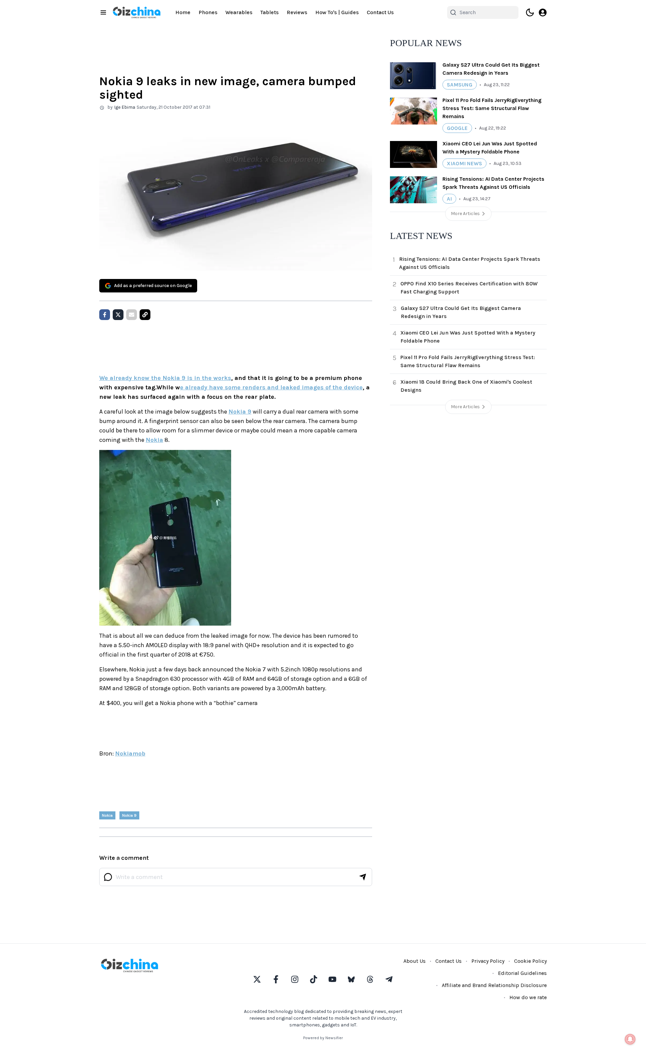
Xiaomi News (464, 163)
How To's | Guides (337, 12)
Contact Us (380, 12)
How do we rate (528, 997)
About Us (414, 961)
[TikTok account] (314, 979)
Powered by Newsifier (323, 1037)
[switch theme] (530, 12)
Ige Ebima (124, 107)
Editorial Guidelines (522, 973)
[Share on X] (118, 314)
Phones (208, 12)
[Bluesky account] (351, 979)
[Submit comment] (363, 877)
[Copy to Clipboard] (145, 314)
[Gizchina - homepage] (136, 12)
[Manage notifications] (630, 1039)
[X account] (257, 979)
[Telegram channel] (389, 979)
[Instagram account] (295, 979)
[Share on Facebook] (104, 314)
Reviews (297, 12)
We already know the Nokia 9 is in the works (165, 378)
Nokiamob (130, 753)
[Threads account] (370, 979)
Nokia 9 (239, 411)
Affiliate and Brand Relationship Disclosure (494, 985)
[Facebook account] (276, 979)
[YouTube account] (332, 979)
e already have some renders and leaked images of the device (271, 387)
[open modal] (543, 12)
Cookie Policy (530, 961)
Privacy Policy (487, 961)
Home (182, 12)
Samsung (459, 84)
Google (457, 128)
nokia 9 (129, 815)
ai (449, 199)
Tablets (269, 12)
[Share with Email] (131, 314)
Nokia (154, 440)
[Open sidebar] (103, 12)
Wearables (238, 12)
